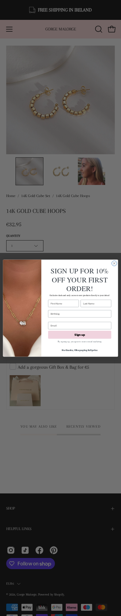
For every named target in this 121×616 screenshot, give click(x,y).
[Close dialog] (114, 263)
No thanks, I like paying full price (79, 350)
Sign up (79, 334)
